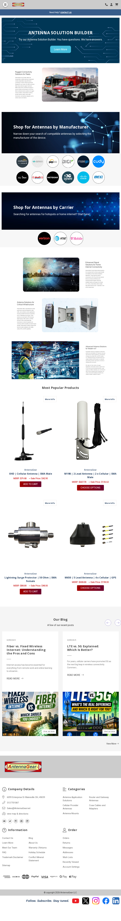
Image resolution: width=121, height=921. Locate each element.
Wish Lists (68, 857)
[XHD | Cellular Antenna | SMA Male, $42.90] (30, 431)
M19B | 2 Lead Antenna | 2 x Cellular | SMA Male (90, 475)
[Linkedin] (27, 821)
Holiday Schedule (37, 852)
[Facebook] (21, 821)
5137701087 (13, 802)
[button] (22, 161)
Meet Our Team (9, 847)
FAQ (4, 852)
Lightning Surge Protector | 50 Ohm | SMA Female (31, 579)
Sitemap (6, 865)
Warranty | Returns (38, 847)
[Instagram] (16, 821)
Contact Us (7, 838)
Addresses (68, 852)
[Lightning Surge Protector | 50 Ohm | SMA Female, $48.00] (30, 535)
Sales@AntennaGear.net (18, 808)
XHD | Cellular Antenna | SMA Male (30, 473)
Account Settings (71, 867)
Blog (31, 838)
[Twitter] (10, 821)
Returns (66, 842)
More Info (51, 399)
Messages (68, 847)
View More (111, 743)
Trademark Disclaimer (12, 857)
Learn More (60, 49)
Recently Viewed (71, 862)
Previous (108, 623)
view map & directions (17, 813)
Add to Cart (30, 484)
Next (118, 623)
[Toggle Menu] (5, 4)
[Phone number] (107, 5)
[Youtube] (4, 821)
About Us (33, 842)
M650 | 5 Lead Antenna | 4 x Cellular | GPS (90, 577)
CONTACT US (66, 12)
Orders (66, 838)
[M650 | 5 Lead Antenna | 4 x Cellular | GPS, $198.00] (90, 535)
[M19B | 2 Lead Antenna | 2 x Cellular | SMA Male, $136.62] (90, 431)
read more (15, 678)
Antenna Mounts (71, 813)
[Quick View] (53, 399)
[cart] (116, 5)
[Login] (112, 5)
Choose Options (92, 487)
